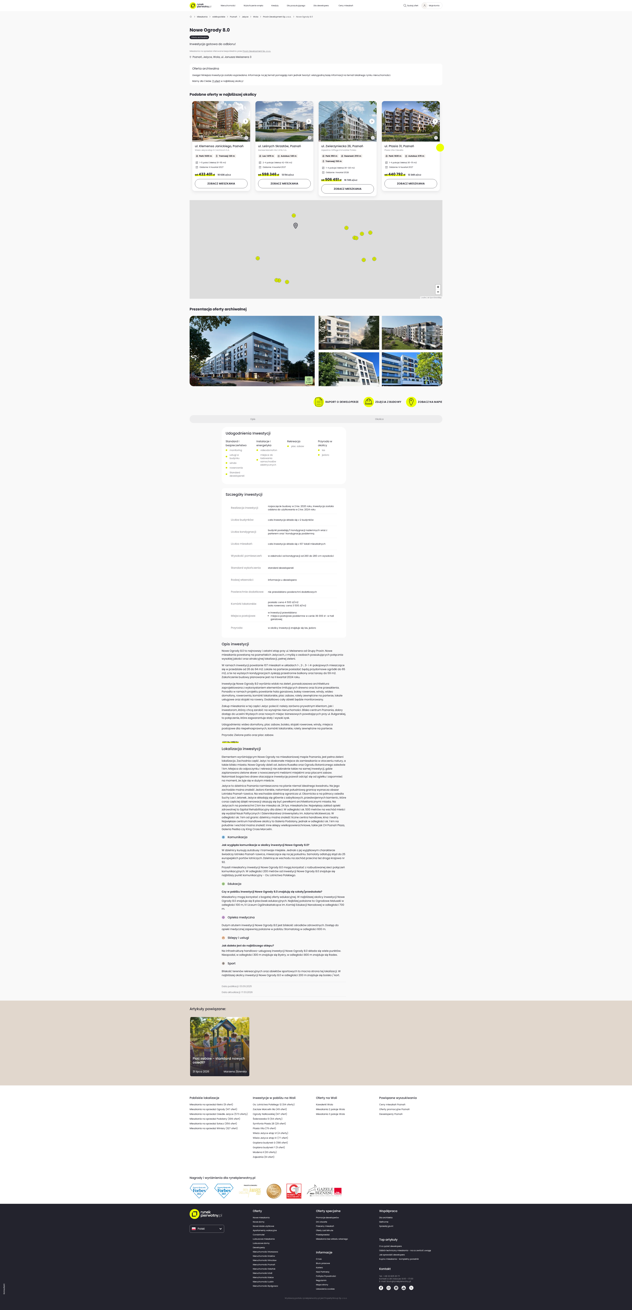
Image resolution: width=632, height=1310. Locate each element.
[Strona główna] (191, 16)
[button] (245, 121)
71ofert (216, 81)
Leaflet (423, 297)
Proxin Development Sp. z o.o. (257, 51)
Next (440, 150)
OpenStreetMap (435, 297)
